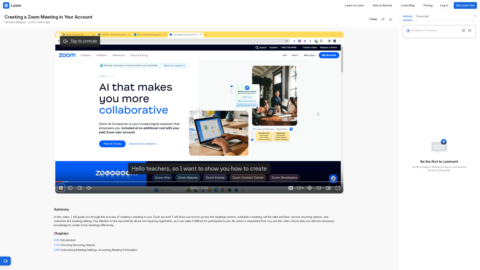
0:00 (57, 240)
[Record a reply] (469, 30)
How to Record (382, 5)
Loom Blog (408, 5)
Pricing (428, 5)
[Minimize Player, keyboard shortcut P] (328, 188)
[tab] (407, 17)
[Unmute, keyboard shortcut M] (89, 188)
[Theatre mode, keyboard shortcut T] (319, 188)
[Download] (391, 19)
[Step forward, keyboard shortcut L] (79, 188)
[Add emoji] (463, 30)
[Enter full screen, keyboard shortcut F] (337, 188)
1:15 (57, 245)
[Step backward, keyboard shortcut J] (70, 188)
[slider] (199, 182)
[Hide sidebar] (474, 16)
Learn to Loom (354, 5)
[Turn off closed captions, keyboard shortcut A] (291, 188)
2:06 (57, 249)
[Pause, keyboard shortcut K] (61, 188)
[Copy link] (383, 19)
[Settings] (309, 188)
